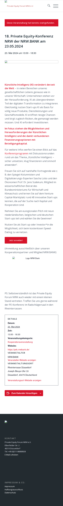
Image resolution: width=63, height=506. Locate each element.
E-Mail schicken (11, 454)
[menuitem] (47, 6)
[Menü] (54, 6)
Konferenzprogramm (16, 153)
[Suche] (47, 6)
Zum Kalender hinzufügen (24, 393)
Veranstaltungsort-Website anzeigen (24, 380)
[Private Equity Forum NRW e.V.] (26, 6)
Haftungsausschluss (14, 489)
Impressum (10, 486)
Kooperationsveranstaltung (20, 341)
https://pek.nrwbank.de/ (18, 349)
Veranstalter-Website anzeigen (22, 360)
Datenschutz (10, 492)
